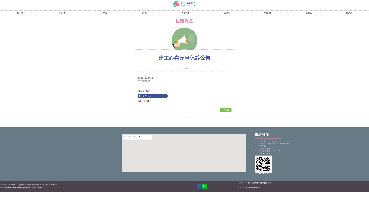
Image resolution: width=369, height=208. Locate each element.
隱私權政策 (32, 185)
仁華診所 (251, 187)
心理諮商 (104, 13)
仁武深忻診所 (243, 187)
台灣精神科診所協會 (264, 183)
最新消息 (309, 13)
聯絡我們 (349, 13)
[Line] (204, 186)
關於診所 (20, 13)
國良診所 (257, 187)
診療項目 (62, 13)
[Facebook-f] (199, 186)
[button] (153, 96)
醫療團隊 (144, 13)
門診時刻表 (185, 13)
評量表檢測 (267, 13)
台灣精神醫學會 (251, 183)
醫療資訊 (227, 13)
